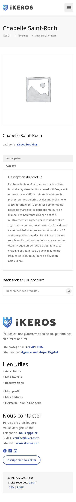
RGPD (20, 487)
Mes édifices (14, 397)
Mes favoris (13, 377)
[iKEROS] (18, 7)
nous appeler (28, 433)
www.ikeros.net (27, 443)
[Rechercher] (69, 291)
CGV (11, 487)
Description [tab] (13, 158)
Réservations (14, 383)
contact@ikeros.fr (26, 438)
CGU (31, 482)
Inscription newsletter (21, 460)
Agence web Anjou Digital (39, 352)
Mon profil (12, 391)
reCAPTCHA (34, 347)
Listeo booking (27, 144)
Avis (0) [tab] (11, 165)
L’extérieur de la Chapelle (23, 403)
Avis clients (13, 371)
